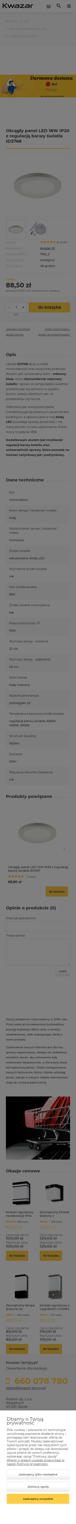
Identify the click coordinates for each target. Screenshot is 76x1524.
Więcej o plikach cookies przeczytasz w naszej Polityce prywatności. (35, 1462)
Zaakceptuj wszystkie (38, 1498)
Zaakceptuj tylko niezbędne (38, 1474)
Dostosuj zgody (38, 1486)
